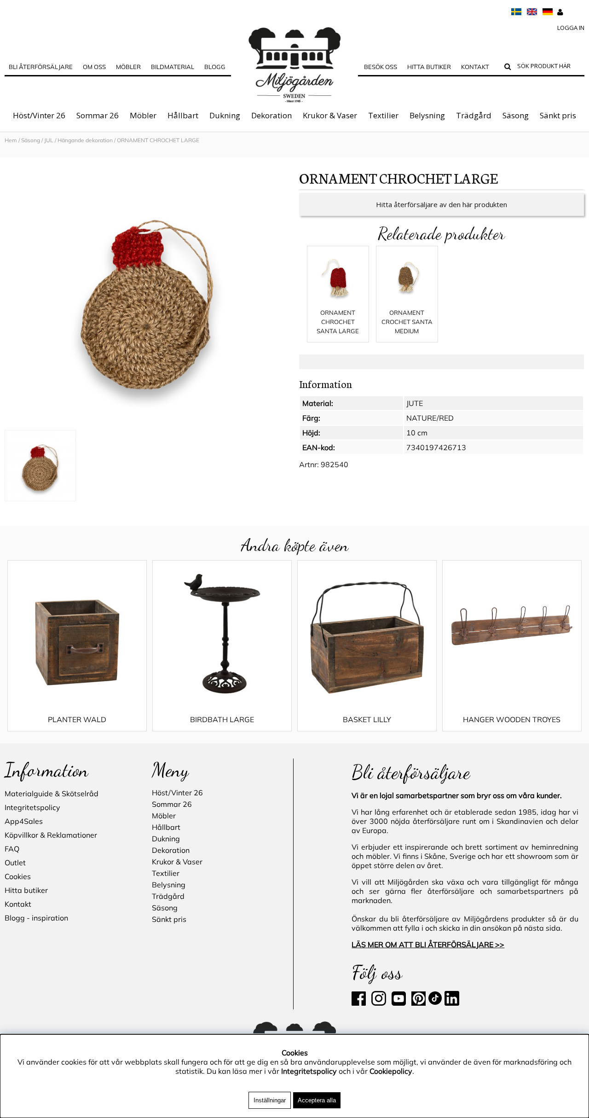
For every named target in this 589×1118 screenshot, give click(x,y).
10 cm (416, 432)
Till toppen (18, 152)
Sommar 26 (97, 115)
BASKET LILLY (367, 719)
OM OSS (94, 66)
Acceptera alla (317, 1100)
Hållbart (182, 115)
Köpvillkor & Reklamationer (51, 835)
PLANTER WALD (77, 719)
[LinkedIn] (452, 1003)
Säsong (515, 115)
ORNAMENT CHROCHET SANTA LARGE (338, 322)
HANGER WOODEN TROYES (511, 719)
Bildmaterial (172, 66)
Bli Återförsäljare (41, 66)
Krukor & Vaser (330, 115)
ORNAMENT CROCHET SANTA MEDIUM (407, 322)
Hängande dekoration (85, 140)
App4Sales (24, 821)
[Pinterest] (417, 1003)
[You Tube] (398, 1003)
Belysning (427, 115)
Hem (11, 140)
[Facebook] (361, 1003)
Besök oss (380, 66)
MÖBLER (128, 66)
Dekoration (271, 115)
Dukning (224, 115)
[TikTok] (436, 1003)
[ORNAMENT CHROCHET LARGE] (147, 296)
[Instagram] (378, 1003)
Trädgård (473, 115)
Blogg (214, 66)
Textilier (383, 115)
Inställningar (270, 1100)
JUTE (414, 403)
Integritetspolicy (32, 807)
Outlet (15, 862)
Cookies (18, 876)
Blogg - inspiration (36, 917)
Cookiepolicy (391, 1071)
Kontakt (475, 66)
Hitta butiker (429, 66)
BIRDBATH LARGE (222, 719)
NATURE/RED (430, 418)
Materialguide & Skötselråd (51, 793)
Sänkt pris (558, 115)
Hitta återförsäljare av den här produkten (441, 204)
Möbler (143, 115)
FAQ (12, 848)
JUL (48, 140)
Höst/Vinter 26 (39, 115)
